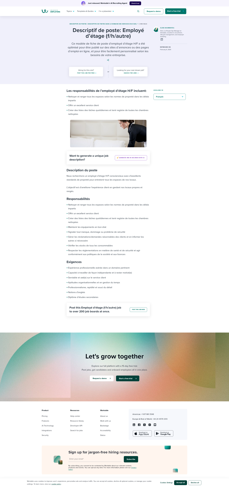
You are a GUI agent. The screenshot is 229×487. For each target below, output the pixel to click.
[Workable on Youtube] (144, 425)
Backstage (104, 426)
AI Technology (48, 426)
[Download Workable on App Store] (142, 433)
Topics (69, 11)
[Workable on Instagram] (155, 425)
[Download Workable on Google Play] (163, 433)
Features (45, 421)
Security (45, 435)
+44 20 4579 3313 (160, 419)
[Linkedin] (161, 39)
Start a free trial (174, 11)
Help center (75, 416)
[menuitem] (70, 11)
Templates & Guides (85, 11)
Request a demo (154, 11)
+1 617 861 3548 (147, 414)
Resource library (77, 421)
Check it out (135, 3)
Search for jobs (76, 430)
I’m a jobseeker (105, 11)
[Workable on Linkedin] (134, 425)
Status (102, 435)
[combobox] (138, 11)
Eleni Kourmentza (167, 28)
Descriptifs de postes (78, 24)
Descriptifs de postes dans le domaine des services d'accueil (112, 24)
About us (104, 416)
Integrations (47, 430)
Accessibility (105, 430)
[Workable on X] (149, 425)
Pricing (44, 416)
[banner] (108, 157)
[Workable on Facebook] (139, 425)
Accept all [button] (180, 482)
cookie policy (56, 484)
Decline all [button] (195, 483)
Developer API (76, 426)
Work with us (105, 421)
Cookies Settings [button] (166, 483)
